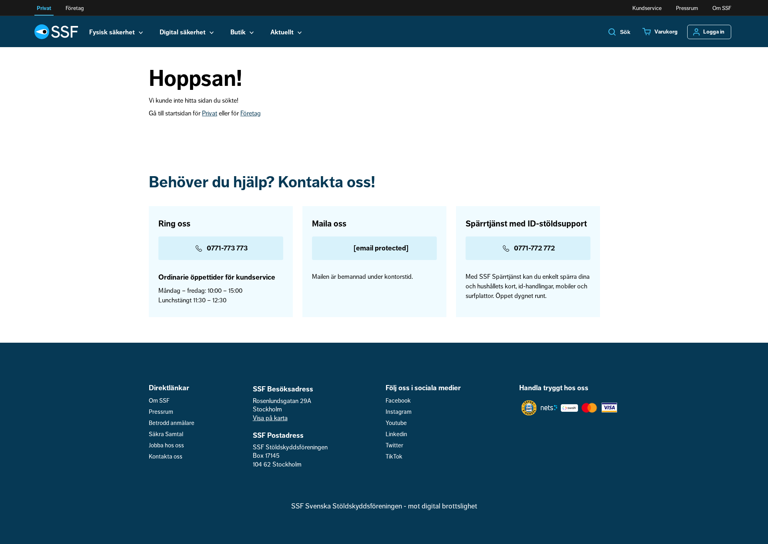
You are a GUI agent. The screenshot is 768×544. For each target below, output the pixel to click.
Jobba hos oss (166, 446)
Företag (75, 8)
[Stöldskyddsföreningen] (56, 32)
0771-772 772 (534, 248)
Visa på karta (270, 418)
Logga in (713, 32)
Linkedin (396, 434)
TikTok (394, 457)
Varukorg (666, 32)
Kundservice (647, 8)
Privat (44, 8)
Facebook (398, 401)
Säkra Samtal (166, 434)
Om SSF (721, 8)
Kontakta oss (165, 457)
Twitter (394, 446)
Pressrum (687, 8)
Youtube (396, 423)
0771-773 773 (227, 248)
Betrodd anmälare (171, 423)
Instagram (399, 412)
